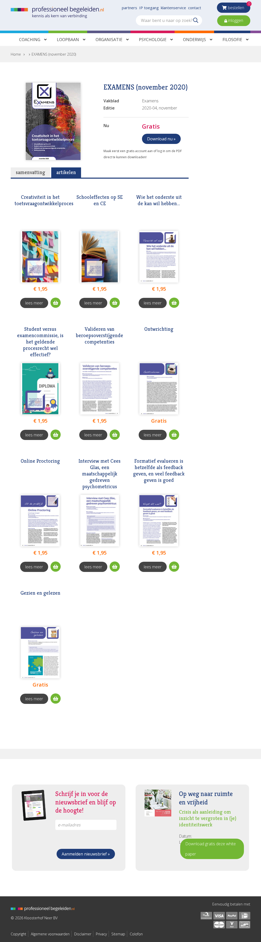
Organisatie (109, 39)
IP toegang (149, 7)
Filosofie (232, 39)
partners (129, 7)
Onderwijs (194, 39)
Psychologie (152, 39)
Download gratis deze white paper (210, 849)
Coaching (29, 39)
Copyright (18, 934)
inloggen (235, 20)
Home (16, 54)
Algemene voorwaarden (50, 934)
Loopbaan (68, 39)
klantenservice (173, 7)
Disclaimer (82, 934)
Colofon (136, 934)
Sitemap (118, 934)
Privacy (101, 934)
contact (194, 7)
